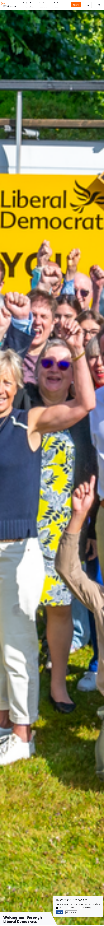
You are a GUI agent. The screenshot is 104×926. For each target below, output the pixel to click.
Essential (62, 907)
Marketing (87, 907)
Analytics (74, 907)
